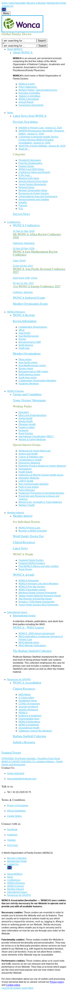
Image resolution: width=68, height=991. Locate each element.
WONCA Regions (16, 312)
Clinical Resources (24, 542)
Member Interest (15, 512)
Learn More (27, 988)
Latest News (20, 548)
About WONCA (14, 49)
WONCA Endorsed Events (29, 297)
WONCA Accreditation (27, 682)
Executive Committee (29, 93)
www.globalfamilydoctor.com (21, 778)
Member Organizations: (27, 353)
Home (5, 3)
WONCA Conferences (26, 225)
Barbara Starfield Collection (29, 736)
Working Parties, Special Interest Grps (38, 90)
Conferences (13, 222)
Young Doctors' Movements (29, 400)
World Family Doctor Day (28, 536)
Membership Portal (56, 3)
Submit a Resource (24, 742)
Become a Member (36, 3)
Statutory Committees (29, 96)
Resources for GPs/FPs (19, 679)
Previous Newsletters (25, 122)
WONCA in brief (27, 84)
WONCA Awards (23, 574)
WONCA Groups (15, 391)
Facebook (12, 829)
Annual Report (26, 102)
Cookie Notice (14, 816)
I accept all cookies (11, 988)
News (10, 112)
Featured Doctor (11, 752)
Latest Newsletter (17, 3)
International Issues (17, 612)
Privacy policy (57, 982)
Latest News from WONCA (29, 116)
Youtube (11, 840)
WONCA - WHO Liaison (28, 627)
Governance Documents (31, 105)
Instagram (12, 834)
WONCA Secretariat (29, 99)
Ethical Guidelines (16, 810)
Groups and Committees (27, 394)
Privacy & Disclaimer (17, 805)
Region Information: (25, 321)
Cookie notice (13, 985)
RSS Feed (12, 845)
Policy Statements (28, 87)
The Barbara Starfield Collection (32, 651)
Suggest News (21, 214)
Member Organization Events (30, 303)
